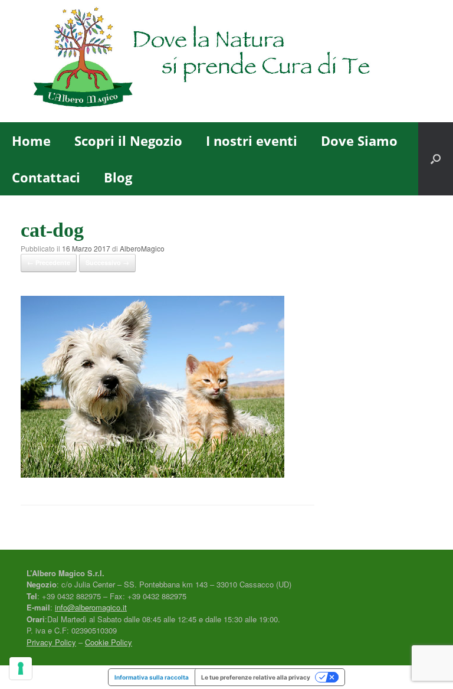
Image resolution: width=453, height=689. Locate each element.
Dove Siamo (359, 140)
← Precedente (48, 262)
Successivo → (107, 262)
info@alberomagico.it (91, 607)
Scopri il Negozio (128, 140)
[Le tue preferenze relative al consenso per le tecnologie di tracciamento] (20, 668)
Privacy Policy (51, 642)
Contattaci (46, 177)
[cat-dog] (152, 473)
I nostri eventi (251, 140)
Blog (118, 177)
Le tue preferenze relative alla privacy (255, 677)
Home (31, 140)
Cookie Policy (108, 642)
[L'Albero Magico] (219, 61)
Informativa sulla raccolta (151, 677)
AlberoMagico (142, 248)
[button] (435, 158)
